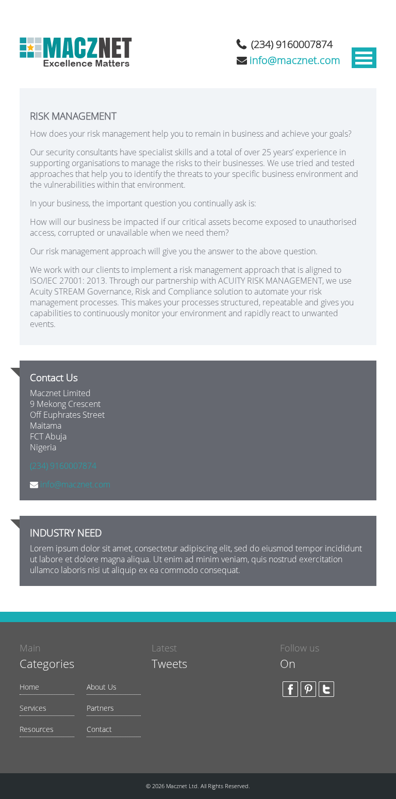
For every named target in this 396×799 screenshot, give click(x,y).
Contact (99, 729)
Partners (100, 708)
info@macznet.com (295, 60)
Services (33, 708)
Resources (37, 729)
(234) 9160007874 (292, 44)
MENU (364, 57)
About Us (102, 687)
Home (29, 687)
